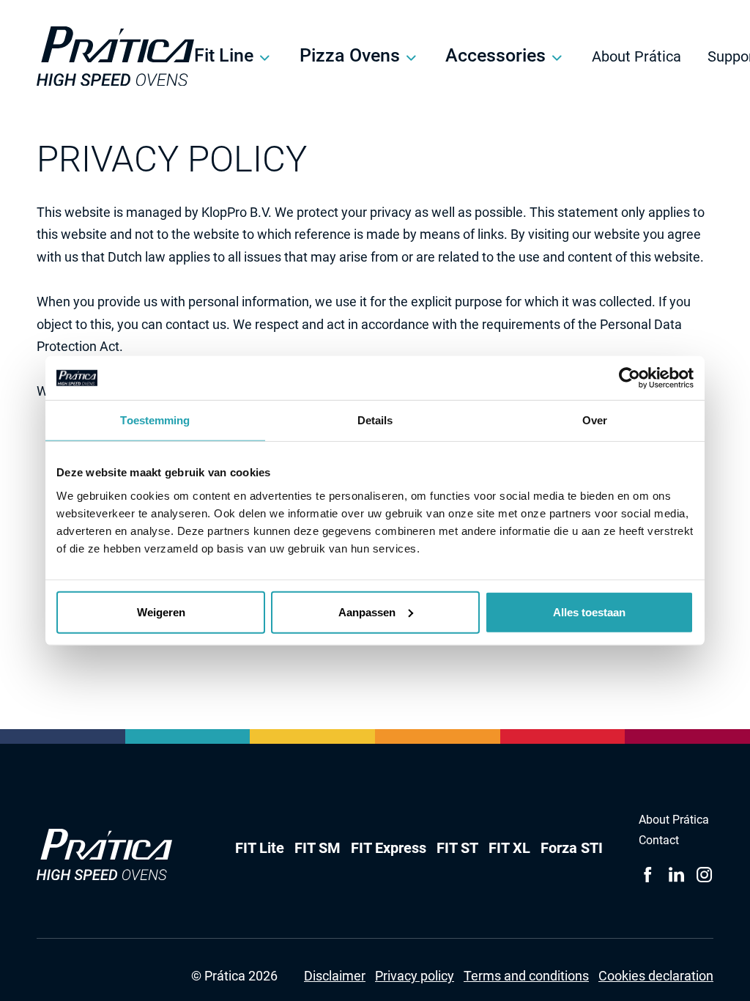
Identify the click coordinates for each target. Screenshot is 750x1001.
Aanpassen (367, 611)
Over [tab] (594, 420)
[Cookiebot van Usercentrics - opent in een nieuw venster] (629, 378)
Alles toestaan (589, 611)
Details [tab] (375, 420)
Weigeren (161, 611)
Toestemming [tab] (155, 420)
